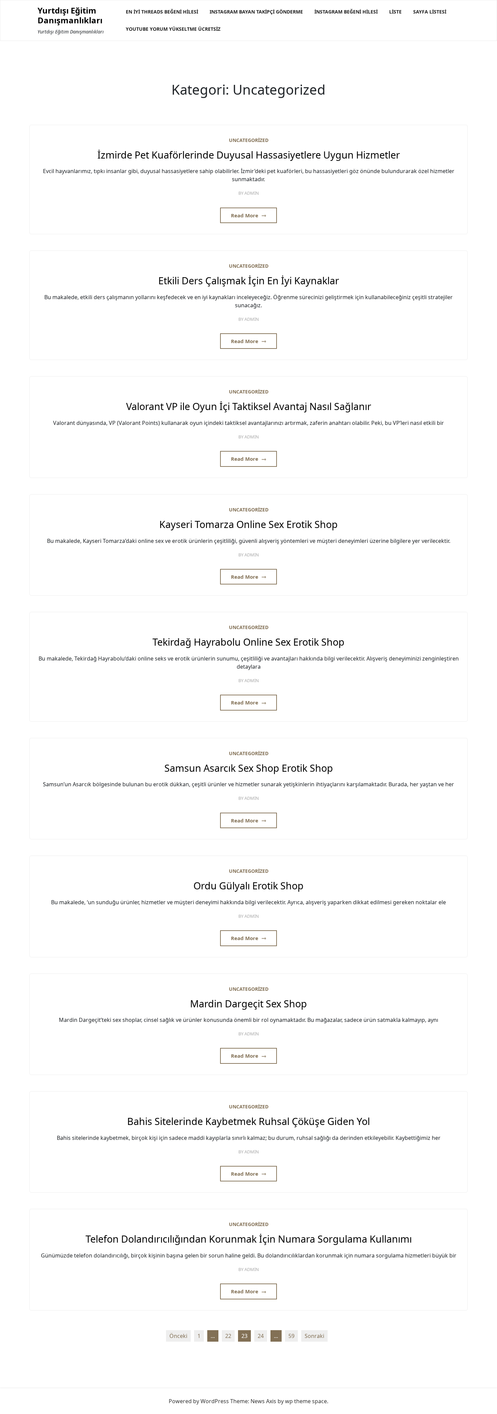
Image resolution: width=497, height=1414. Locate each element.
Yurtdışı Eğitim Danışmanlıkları (70, 15)
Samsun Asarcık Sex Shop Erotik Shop (248, 768)
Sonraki (314, 1336)
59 (291, 1336)
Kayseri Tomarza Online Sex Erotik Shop (248, 524)
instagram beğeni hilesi (346, 11)
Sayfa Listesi (429, 11)
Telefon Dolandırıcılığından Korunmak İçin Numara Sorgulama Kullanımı (249, 1239)
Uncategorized (248, 140)
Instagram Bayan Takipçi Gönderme (256, 11)
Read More (245, 215)
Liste (395, 11)
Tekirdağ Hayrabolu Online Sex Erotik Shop (248, 642)
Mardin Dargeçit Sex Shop (248, 1004)
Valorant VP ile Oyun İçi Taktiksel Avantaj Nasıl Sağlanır (248, 406)
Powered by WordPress (199, 1401)
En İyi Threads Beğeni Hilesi (162, 11)
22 (228, 1336)
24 (261, 1336)
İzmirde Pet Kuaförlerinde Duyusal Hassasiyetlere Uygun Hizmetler (248, 155)
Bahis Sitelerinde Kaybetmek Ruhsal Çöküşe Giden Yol (248, 1121)
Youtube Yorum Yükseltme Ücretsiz (173, 29)
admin (251, 193)
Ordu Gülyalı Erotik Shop (248, 886)
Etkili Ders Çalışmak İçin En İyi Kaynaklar (248, 281)
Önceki (178, 1336)
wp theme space (306, 1401)
